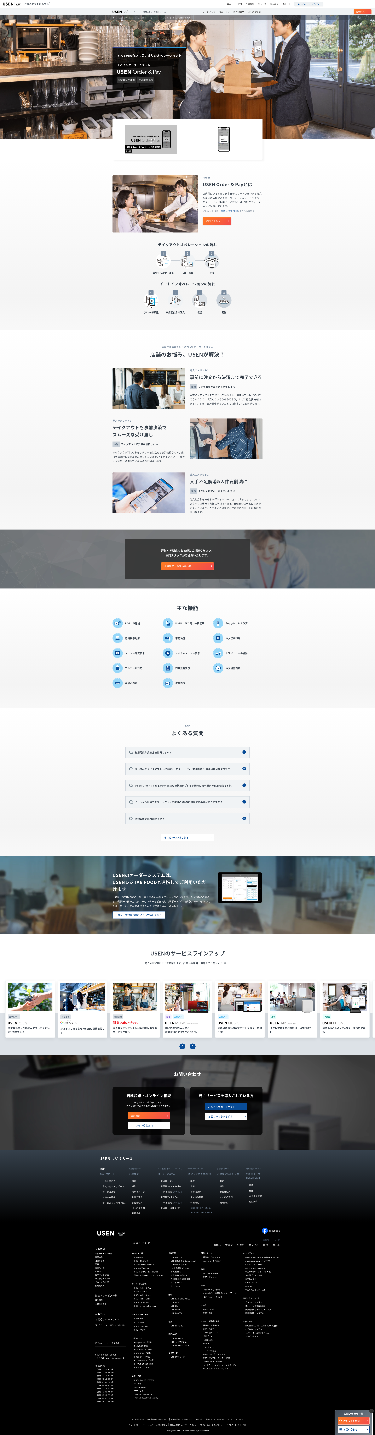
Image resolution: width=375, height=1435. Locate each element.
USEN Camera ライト (180, 1345)
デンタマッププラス (253, 1302)
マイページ (110, 1325)
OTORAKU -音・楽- (179, 1264)
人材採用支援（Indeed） (213, 1361)
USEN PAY (138, 1318)
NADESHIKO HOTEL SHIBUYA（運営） (262, 1325)
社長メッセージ (101, 1261)
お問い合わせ (362, 11)
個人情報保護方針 (138, 1419)
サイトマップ (148, 1425)
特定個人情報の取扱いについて (182, 1419)
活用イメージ (138, 1191)
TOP (102, 1169)
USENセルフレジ (141, 1261)
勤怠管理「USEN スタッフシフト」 (149, 1275)
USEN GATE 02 (177, 1313)
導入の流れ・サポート (113, 1186)
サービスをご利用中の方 (114, 1202)
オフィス (254, 1245)
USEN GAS (207, 1313)
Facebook (274, 1230)
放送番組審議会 (161, 1425)
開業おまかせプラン (211, 1257)
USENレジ (138, 1257)
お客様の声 (238, 11)
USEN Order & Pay (142, 1302)
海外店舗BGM (176, 1271)
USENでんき (208, 1309)
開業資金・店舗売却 (211, 1325)
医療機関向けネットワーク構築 (258, 1309)
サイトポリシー (134, 1425)
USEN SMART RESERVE (144, 1380)
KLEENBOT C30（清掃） (144, 1364)
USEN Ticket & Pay (170, 1207)
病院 (265, 1245)
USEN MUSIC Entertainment (183, 1261)
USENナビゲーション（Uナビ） (258, 1271)
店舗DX (98, 1271)
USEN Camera (177, 1338)
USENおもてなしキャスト (214, 1354)
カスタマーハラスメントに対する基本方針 (205, 1425)
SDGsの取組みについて (178, 1425)
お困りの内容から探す (220, 1116)
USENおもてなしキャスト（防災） (217, 1358)
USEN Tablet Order (171, 1197)
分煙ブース (207, 1336)
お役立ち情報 (109, 1197)
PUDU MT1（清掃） (142, 1367)
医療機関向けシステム (254, 1313)
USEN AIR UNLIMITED (180, 1298)
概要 (134, 1180)
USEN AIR (175, 1302)
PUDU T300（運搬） (143, 1353)
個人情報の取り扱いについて (157, 1419)
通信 (170, 1294)
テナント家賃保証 (210, 1273)
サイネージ (173, 1353)
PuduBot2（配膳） (142, 1346)
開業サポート (206, 1253)
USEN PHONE (177, 1325)
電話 (170, 1321)
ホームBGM (175, 1286)
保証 (203, 1269)
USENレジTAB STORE (143, 1268)
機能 (134, 1186)
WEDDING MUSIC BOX (180, 1279)
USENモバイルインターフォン (216, 1368)
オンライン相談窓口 (142, 1125)
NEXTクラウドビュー (180, 1341)
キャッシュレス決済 (140, 1314)
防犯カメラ (173, 1334)
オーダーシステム (139, 1283)
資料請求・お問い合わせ (177, 566)
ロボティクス (137, 1338)
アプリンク (138, 1391)
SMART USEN (251, 1282)
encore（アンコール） (255, 1264)
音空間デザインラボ (253, 1275)
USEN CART (208, 1329)
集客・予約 (136, 1376)
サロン (229, 1245)
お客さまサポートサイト (221, 1106)
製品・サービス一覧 (106, 1295)
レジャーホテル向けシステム (257, 1333)
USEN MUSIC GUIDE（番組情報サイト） (262, 1257)
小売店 (240, 1245)
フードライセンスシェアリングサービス (220, 1365)
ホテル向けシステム (253, 1329)
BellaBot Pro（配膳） (143, 1349)
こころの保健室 (209, 1350)
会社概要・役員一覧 (103, 1254)
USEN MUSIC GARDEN (255, 1268)
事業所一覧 (100, 1268)
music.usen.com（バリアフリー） (260, 1261)
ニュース (262, 3)
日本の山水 (208, 1339)
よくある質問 (254, 11)
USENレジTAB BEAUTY (144, 1264)
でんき (204, 1305)
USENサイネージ (178, 1356)
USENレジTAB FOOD (229, 211)
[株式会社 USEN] (114, 18)
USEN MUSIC (176, 1257)
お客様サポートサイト (107, 1319)
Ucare (206, 1343)
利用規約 (136, 1213)
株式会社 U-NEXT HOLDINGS (109, 1358)
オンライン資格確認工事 (255, 1306)
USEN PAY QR (140, 1330)
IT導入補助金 (109, 1180)
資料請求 (136, 1115)
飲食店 (217, 1245)
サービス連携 (109, 1191)
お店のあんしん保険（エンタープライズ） (220, 1293)
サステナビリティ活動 (235, 1419)
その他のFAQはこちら (176, 837)
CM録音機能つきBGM (180, 1268)
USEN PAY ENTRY (141, 1326)
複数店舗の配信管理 (179, 1275)
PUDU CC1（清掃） (142, 1356)
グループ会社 (100, 1282)
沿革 (97, 1264)
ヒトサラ (138, 1383)
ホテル (276, 1245)
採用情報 (99, 1286)
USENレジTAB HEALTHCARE (146, 1271)
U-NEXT (248, 1286)
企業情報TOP (102, 1249)
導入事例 (274, 3)
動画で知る (137, 1197)
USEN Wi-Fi (176, 1309)
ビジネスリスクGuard (212, 1297)
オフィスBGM (176, 1282)
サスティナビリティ (103, 1279)
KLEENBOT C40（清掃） (144, 1360)
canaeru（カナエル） (212, 1261)
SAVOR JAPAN (140, 1387)
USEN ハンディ (168, 1180)
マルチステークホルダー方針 (235, 1425)
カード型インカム (210, 1332)
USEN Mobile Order (171, 1186)
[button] (182, 1046)
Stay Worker (209, 1347)
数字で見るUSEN (102, 1275)
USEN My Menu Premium (145, 1306)
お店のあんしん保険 (211, 1289)
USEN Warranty (210, 1277)
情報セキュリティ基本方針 (215, 1419)
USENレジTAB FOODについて (139, 915)
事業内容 (99, 1257)
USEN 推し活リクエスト (255, 1289)
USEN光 (174, 1306)
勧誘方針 (199, 1419)
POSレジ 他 (137, 1253)
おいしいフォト (251, 1279)
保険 (203, 1285)
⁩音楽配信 (172, 1253)
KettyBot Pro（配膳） (144, 1342)
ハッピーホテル (251, 1336)
